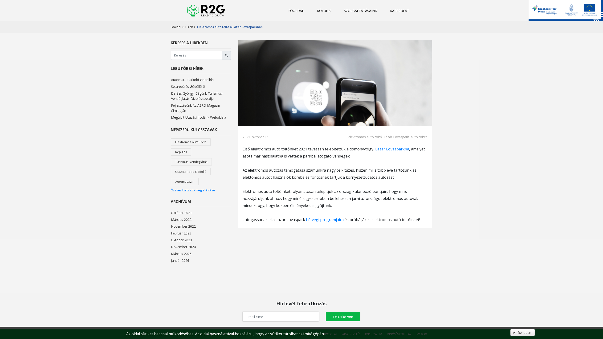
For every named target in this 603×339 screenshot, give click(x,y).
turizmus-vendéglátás (191, 162)
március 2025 (181, 253)
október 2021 (181, 212)
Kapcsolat (399, 10)
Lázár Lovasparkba (392, 149)
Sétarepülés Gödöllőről (188, 86)
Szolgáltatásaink (360, 10)
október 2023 (181, 240)
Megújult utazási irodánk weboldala (198, 117)
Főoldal (296, 10)
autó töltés (419, 137)
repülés (181, 152)
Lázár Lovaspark (396, 137)
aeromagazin (184, 181)
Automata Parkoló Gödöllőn (192, 79)
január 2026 (180, 260)
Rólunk (324, 10)
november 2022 (183, 226)
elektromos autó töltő (190, 142)
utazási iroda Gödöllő (190, 172)
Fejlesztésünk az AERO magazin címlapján (195, 108)
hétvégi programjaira (325, 219)
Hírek (189, 27)
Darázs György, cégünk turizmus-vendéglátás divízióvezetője (197, 96)
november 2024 (183, 247)
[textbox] (281, 316)
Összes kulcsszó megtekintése (193, 190)
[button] (343, 316)
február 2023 (181, 233)
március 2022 (181, 219)
